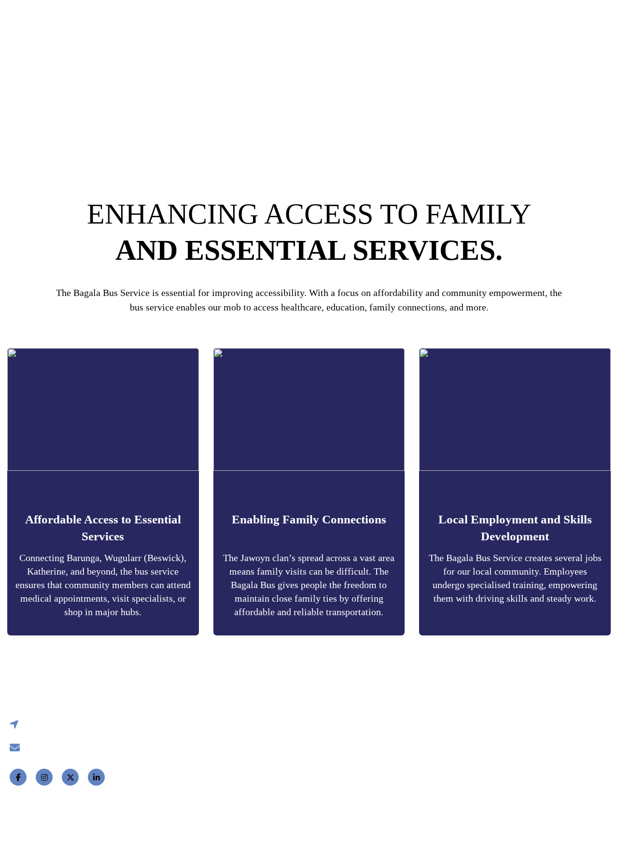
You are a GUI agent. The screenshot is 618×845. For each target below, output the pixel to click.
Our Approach (305, 21)
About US (150, 21)
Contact (423, 21)
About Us (193, 772)
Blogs (371, 21)
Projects (221, 21)
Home (98, 21)
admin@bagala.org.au (57, 747)
